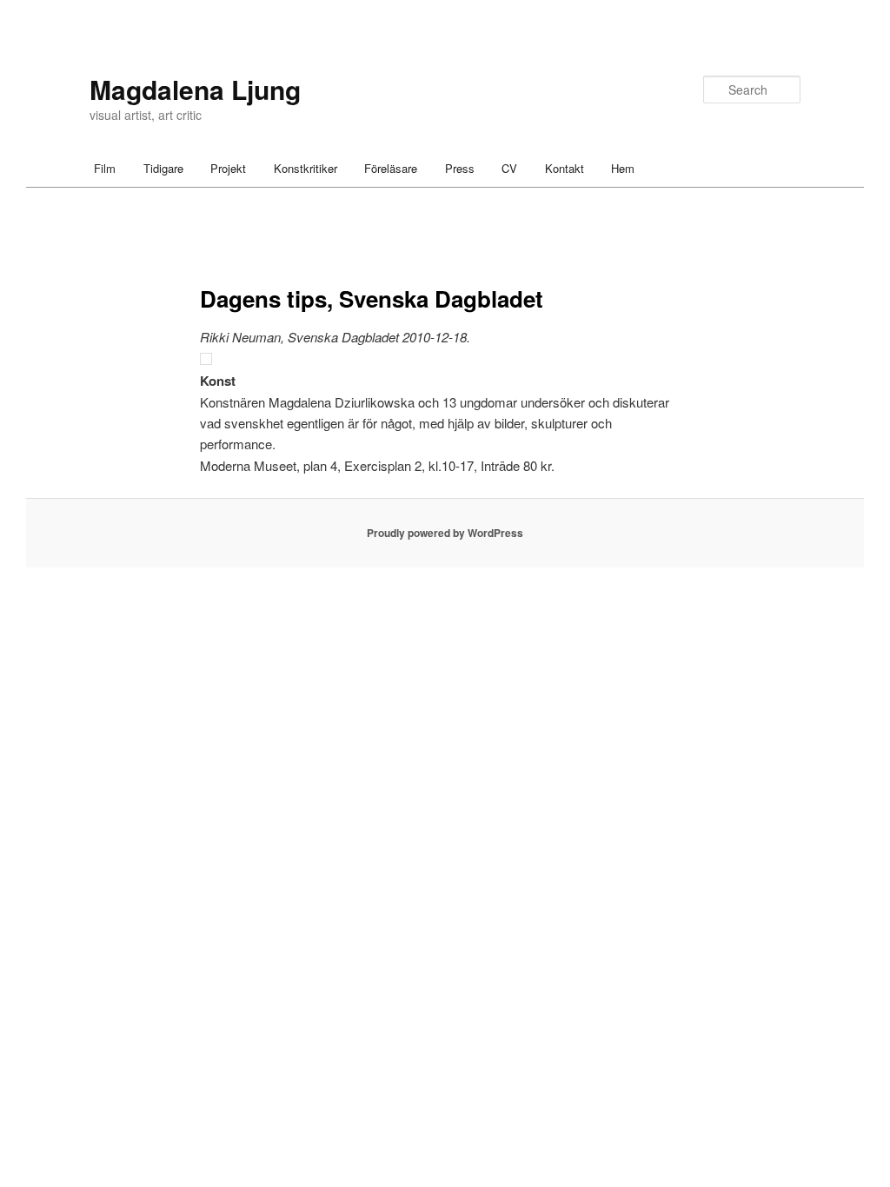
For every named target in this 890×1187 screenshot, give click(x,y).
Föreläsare (390, 168)
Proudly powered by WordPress (445, 532)
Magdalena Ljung (195, 89)
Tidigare (163, 168)
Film (105, 168)
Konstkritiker (305, 168)
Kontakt (564, 168)
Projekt (228, 168)
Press (460, 168)
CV (509, 168)
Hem (622, 168)
